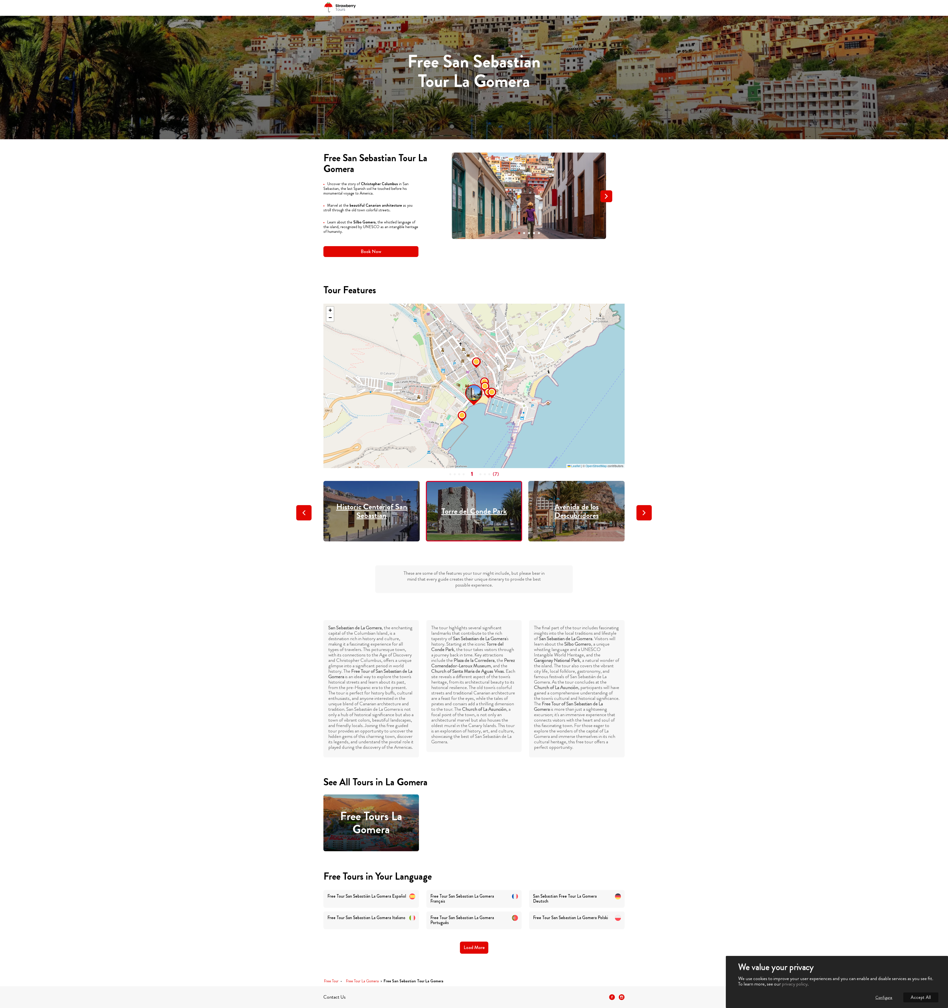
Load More (474, 947)
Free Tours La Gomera (371, 823)
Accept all (921, 997)
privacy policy (795, 984)
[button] (519, 233)
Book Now (371, 251)
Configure (883, 997)
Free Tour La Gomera (362, 981)
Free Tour (331, 981)
